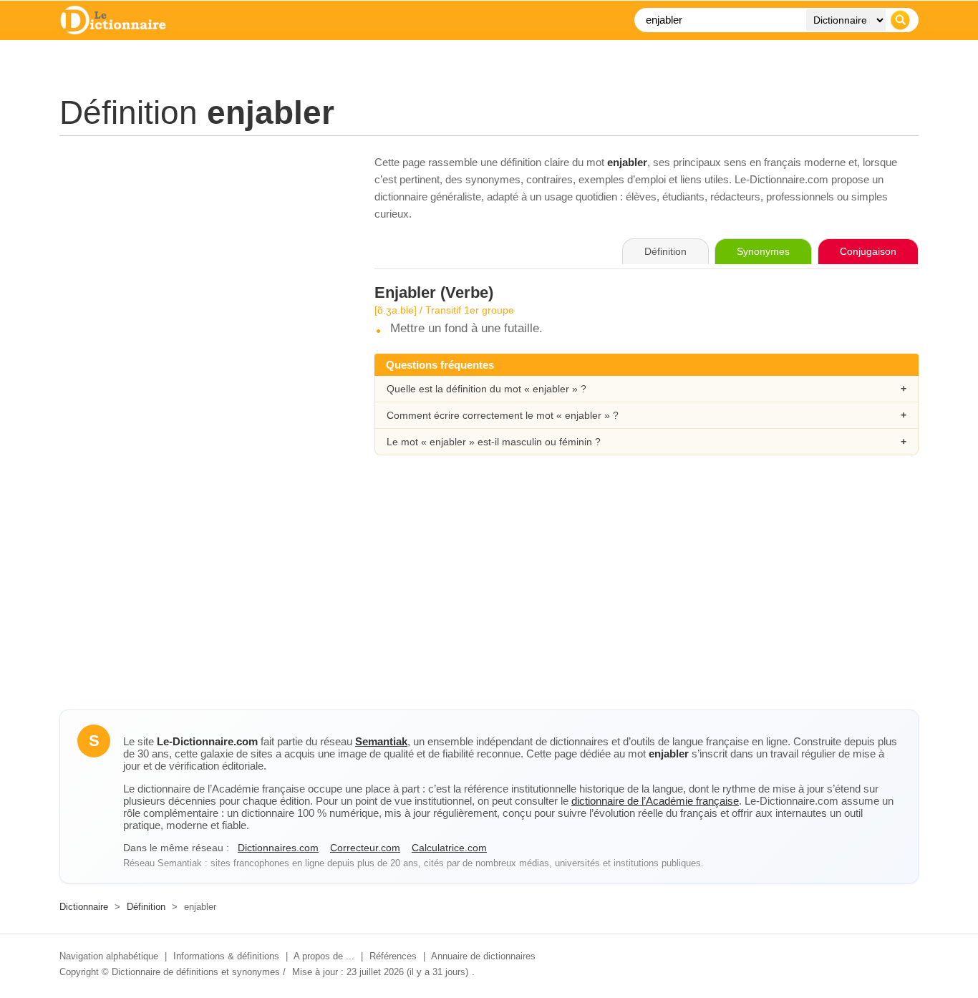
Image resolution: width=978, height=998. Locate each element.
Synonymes (763, 251)
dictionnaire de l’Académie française (655, 801)
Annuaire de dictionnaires (483, 956)
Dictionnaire (83, 906)
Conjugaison (868, 251)
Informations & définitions (226, 956)
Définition (146, 906)
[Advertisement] (202, 254)
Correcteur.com (365, 847)
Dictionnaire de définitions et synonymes (196, 971)
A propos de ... (324, 956)
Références (393, 956)
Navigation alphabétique (108, 956)
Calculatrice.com (449, 847)
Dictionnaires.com (278, 847)
